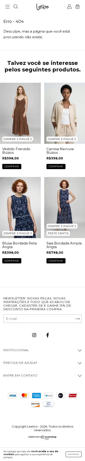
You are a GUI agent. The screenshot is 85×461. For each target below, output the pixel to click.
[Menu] (7, 7)
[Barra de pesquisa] (15, 7)
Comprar (12, 166)
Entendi (73, 454)
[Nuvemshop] (42, 438)
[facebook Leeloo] (47, 335)
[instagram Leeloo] (35, 335)
